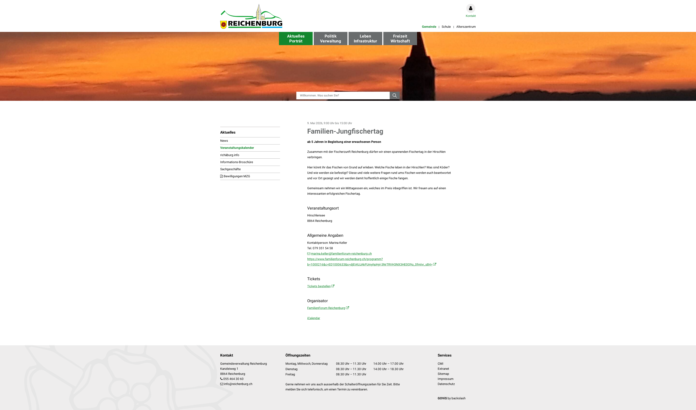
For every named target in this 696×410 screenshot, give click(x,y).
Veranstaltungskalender (237, 148)
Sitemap (443, 374)
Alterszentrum (466, 26)
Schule (446, 26)
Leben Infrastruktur (365, 38)
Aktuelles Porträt (296, 38)
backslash (458, 398)
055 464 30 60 (233, 379)
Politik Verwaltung (330, 38)
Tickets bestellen (319, 286)
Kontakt (471, 16)
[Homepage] (251, 16)
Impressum (445, 379)
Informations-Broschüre (236, 162)
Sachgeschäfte (230, 169)
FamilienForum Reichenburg (326, 308)
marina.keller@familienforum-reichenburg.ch (341, 253)
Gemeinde (429, 26)
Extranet (443, 368)
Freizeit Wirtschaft (400, 38)
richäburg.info (229, 155)
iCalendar (313, 318)
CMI (440, 363)
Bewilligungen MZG (237, 176)
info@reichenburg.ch (238, 384)
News (224, 140)
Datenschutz (446, 384)
